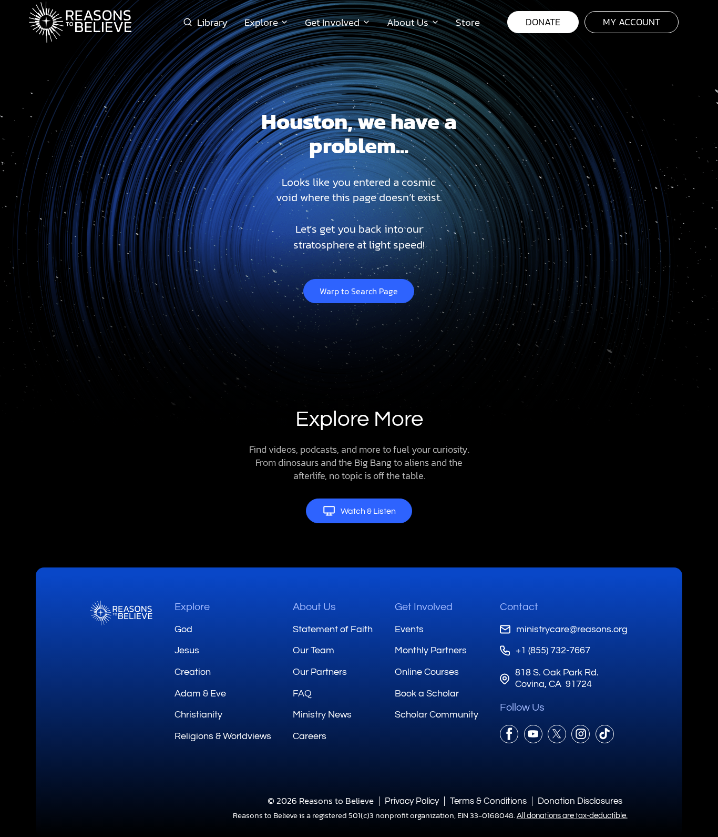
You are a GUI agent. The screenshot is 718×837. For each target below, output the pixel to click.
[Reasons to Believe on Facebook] (509, 734)
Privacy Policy (412, 800)
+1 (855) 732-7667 (553, 650)
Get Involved (424, 607)
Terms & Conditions (488, 800)
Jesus (187, 650)
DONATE (543, 22)
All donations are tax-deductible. (572, 816)
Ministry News (322, 715)
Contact (519, 607)
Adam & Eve (200, 694)
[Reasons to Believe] (80, 22)
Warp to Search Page (359, 291)
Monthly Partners (431, 650)
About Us (314, 607)
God (183, 629)
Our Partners (320, 672)
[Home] (121, 613)
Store (468, 22)
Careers (309, 736)
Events (409, 629)
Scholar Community (436, 715)
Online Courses (427, 672)
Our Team (313, 650)
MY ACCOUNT (631, 22)
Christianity (198, 715)
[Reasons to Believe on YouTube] (533, 734)
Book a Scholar (427, 694)
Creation (193, 672)
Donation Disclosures (580, 800)
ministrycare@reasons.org (571, 629)
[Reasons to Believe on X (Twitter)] (557, 734)
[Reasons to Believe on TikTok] (605, 734)
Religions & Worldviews (223, 736)
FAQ (302, 694)
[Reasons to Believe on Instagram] (580, 734)
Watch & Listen (368, 511)
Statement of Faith (333, 629)
